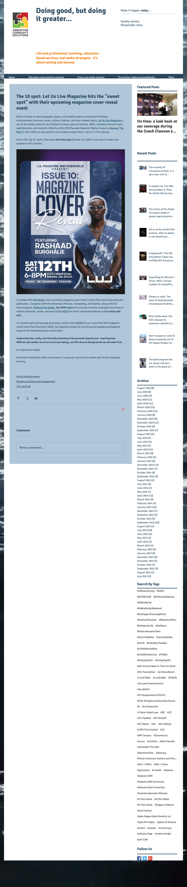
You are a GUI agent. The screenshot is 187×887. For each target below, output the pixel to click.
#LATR (140, 643)
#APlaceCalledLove (163, 596)
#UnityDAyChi (145, 660)
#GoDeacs (161, 625)
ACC (169, 712)
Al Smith (156, 770)
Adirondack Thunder (148, 747)
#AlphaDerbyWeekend (149, 608)
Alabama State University (151, 787)
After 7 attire (161, 764)
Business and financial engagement (35, 381)
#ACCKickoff (144, 596)
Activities (152, 741)
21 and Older (144, 677)
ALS (162, 729)
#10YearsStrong (145, 590)
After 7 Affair (144, 764)
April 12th (142, 839)
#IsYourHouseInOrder (149, 631)
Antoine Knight (163, 833)
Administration (145, 752)
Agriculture (143, 770)
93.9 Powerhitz (150, 706)
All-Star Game (144, 804)
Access (141, 741)
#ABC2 (160, 590)
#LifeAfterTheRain (157, 643)
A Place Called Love (147, 712)
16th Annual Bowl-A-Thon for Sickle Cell (157, 666)
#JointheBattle (164, 637)
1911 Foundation (146, 672)
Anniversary (164, 828)
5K (138, 706)
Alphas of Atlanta (166, 822)
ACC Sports (143, 723)
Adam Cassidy (167, 741)
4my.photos (143, 689)
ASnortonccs (161, 735)
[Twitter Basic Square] (145, 858)
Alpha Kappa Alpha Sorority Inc (154, 816)
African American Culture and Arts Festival (157, 758)
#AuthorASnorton (147, 619)
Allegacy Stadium (164, 804)
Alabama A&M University (150, 781)
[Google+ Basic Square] (150, 858)
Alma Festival (144, 810)
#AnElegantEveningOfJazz (151, 614)
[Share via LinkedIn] (36, 398)
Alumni (141, 828)
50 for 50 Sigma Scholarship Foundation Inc (157, 700)
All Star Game (144, 799)
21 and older (159, 677)
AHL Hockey (164, 723)
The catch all (23, 386)
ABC (162, 712)
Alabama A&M (144, 775)
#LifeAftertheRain (147, 648)
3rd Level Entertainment (150, 683)
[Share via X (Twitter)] (27, 398)
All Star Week (161, 799)
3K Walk (172, 677)
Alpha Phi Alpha (146, 822)
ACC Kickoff (159, 718)
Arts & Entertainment (28, 376)
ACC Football (144, 718)
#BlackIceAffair (167, 619)
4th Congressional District (151, 695)
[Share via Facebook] (18, 398)
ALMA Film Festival (147, 729)
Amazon (151, 828)
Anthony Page (144, 833)
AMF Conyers (144, 735)
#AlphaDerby (144, 602)
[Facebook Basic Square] (139, 858)
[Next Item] (171, 104)
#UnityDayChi (163, 660)
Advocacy (161, 752)
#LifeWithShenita (147, 654)
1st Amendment (166, 672)
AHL (153, 723)
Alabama (168, 770)
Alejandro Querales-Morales (152, 793)
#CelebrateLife (145, 625)
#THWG (163, 654)
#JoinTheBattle (145, 637)
